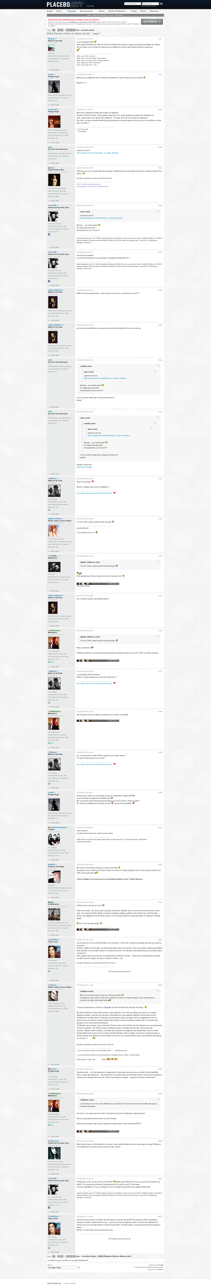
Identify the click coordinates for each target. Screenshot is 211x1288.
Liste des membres (99, 15)
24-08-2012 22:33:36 (85, 360)
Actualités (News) (87, 30)
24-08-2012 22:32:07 (85, 325)
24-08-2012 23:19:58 (85, 595)
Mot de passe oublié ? (149, 6)
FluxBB (160, 1265)
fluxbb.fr (160, 1269)
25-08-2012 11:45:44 (85, 1216)
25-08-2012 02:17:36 (85, 985)
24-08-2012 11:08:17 (85, 109)
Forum (58, 11)
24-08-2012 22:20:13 (85, 147)
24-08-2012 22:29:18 (85, 290)
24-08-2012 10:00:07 (85, 74)
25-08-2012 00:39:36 (85, 864)
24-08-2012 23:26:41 (85, 630)
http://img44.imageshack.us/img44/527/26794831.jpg (94, 493)
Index (89, 15)
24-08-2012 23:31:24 (85, 711)
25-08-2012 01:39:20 (85, 902)
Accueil (50, 11)
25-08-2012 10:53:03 (85, 1141)
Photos (143, 11)
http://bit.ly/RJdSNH (84, 467)
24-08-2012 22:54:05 (85, 518)
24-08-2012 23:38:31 (85, 792)
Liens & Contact (70, 1283)
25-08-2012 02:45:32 (85, 1069)
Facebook (49, 1208)
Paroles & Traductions (116, 11)
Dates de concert (86, 11)
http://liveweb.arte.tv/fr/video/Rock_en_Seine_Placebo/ (98, 153)
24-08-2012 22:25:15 (85, 205)
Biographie (72, 11)
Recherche (119, 15)
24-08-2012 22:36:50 (85, 411)
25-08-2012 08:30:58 (85, 1093)
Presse (134, 11)
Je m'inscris (145, 24)
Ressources (154, 11)
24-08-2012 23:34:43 (85, 752)
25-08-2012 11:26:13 (85, 1178)
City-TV (111, 15)
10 (74, 30)
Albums (102, 11)
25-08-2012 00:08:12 (85, 827)
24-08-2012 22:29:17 (85, 252)
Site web (49, 703)
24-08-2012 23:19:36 (85, 556)
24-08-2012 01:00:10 (85, 38)
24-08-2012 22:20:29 (85, 168)
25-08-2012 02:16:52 (85, 939)
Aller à (50, 1265)
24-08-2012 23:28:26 (85, 671)
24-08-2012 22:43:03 (85, 478)
